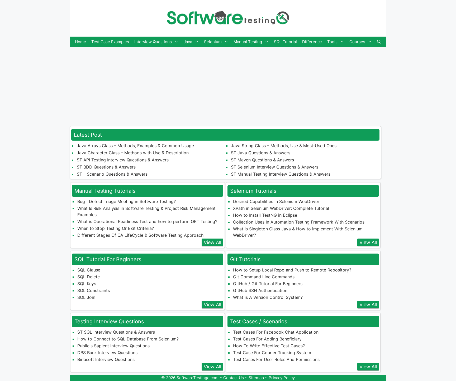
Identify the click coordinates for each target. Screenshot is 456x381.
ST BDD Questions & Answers (106, 167)
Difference (312, 41)
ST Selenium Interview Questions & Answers (274, 167)
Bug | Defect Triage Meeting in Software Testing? (126, 201)
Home (80, 41)
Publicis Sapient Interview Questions (113, 345)
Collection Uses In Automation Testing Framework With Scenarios (298, 222)
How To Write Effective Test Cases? (269, 345)
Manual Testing (248, 41)
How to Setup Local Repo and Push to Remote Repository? (292, 270)
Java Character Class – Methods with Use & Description (133, 152)
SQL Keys (86, 283)
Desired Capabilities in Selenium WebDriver (276, 201)
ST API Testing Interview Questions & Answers (123, 159)
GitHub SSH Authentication (260, 290)
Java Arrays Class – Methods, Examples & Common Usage (135, 145)
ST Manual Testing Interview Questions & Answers (280, 174)
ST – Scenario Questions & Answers (112, 174)
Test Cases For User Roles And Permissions (276, 359)
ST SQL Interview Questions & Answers (116, 332)
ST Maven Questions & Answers (262, 159)
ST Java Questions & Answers (260, 152)
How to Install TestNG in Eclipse (265, 215)
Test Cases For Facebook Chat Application (276, 332)
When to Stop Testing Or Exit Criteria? (115, 228)
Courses (357, 41)
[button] (379, 42)
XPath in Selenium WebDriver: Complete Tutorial (281, 208)
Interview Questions (153, 41)
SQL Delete (88, 276)
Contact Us (233, 377)
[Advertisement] (228, 84)
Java (188, 41)
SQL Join (86, 297)
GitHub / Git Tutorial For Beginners (267, 283)
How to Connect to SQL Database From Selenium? (128, 339)
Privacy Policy (282, 377)
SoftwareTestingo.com (197, 377)
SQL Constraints (93, 290)
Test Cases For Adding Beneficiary (267, 339)
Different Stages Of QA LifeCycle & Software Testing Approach (140, 235)
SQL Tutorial (285, 41)
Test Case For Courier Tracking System (272, 352)
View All (212, 242)
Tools (332, 41)
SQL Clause (88, 270)
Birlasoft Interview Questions (106, 359)
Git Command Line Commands (263, 276)
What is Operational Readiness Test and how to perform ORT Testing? (147, 221)
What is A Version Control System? (268, 297)
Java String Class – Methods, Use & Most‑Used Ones (283, 145)
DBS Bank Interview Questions (107, 352)
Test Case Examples (110, 41)
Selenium (213, 41)
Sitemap (256, 377)
